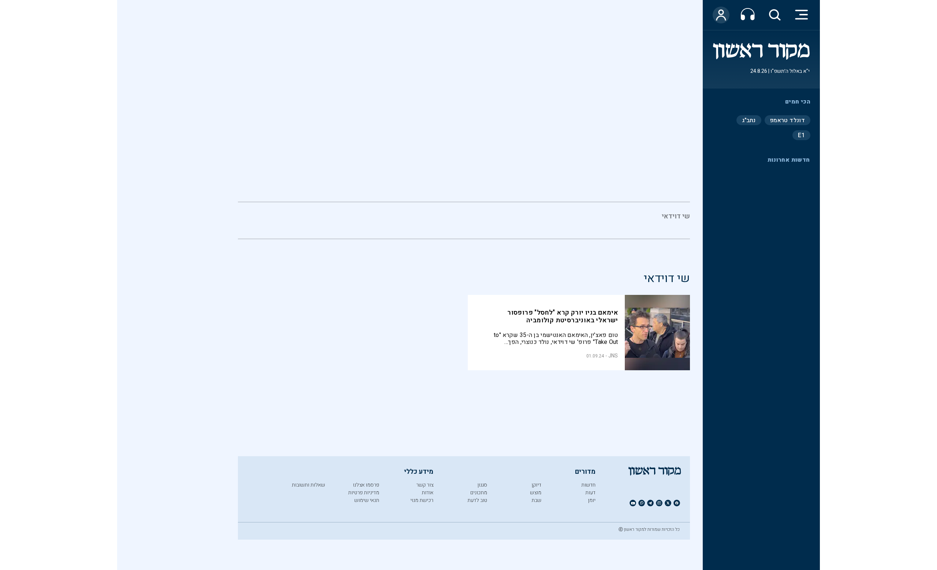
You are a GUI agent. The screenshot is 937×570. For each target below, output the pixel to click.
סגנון (482, 485)
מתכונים (478, 492)
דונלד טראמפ (787, 120)
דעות (590, 492)
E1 (801, 135)
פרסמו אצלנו (366, 485)
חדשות (588, 485)
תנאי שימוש (366, 500)
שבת (536, 500)
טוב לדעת (477, 500)
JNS (613, 356)
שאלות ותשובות (308, 485)
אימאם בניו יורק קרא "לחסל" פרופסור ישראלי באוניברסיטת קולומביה (562, 316)
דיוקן (536, 485)
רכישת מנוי (421, 500)
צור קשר (424, 485)
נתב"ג (749, 120)
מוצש (535, 492)
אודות (427, 492)
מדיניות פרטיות (363, 492)
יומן (592, 500)
